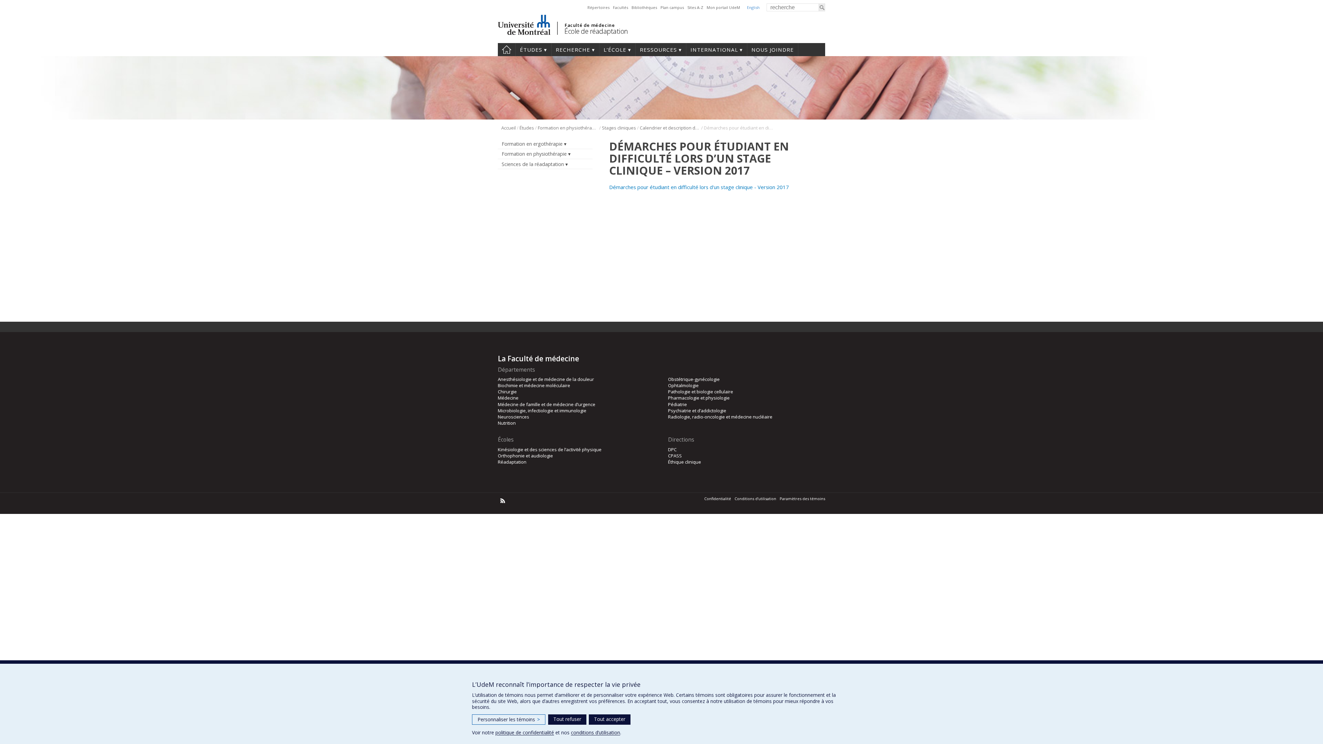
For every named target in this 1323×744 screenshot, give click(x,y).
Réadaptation (512, 462)
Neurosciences (513, 417)
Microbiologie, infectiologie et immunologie (542, 410)
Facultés (620, 7)
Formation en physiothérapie (568, 128)
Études (531, 49)
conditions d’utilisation (595, 732)
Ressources (658, 49)
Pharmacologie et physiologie (699, 398)
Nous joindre (772, 49)
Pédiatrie (677, 404)
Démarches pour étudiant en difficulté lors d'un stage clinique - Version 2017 (699, 187)
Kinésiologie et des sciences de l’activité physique (550, 449)
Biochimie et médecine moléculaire (534, 385)
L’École (615, 49)
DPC (672, 449)
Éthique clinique (684, 462)
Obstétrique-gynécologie (694, 379)
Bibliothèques (644, 7)
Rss (503, 500)
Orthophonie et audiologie (525, 456)
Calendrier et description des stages (670, 128)
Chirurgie (507, 392)
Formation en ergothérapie (532, 144)
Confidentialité (717, 498)
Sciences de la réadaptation (533, 164)
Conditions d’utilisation (755, 498)
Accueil (506, 49)
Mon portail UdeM (723, 7)
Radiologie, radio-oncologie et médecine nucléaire (720, 417)
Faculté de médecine (590, 25)
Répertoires (598, 7)
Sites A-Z (695, 7)
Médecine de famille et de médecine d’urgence (546, 404)
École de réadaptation (596, 31)
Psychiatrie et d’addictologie (697, 410)
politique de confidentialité (524, 732)
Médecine (508, 398)
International (714, 49)
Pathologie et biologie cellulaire (700, 392)
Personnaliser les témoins (509, 719)
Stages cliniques (619, 128)
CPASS (675, 456)
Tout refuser (567, 719)
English (753, 7)
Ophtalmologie (683, 385)
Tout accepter (609, 719)
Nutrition (507, 423)
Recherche (573, 49)
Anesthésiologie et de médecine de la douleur (546, 379)
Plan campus (672, 7)
